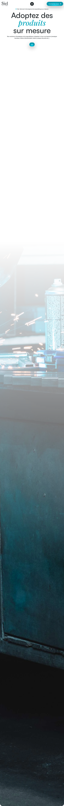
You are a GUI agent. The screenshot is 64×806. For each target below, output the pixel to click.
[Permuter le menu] (32, 4)
